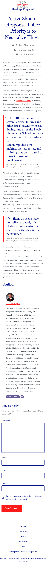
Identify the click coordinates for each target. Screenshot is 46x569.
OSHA (23, 536)
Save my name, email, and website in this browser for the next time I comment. (24, 497)
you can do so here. (23, 100)
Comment (5, 421)
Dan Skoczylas (26, 45)
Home (23, 526)
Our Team (23, 531)
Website (4, 483)
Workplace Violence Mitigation (23, 551)
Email (4, 470)
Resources (23, 541)
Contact (23, 546)
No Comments (26, 54)
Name (4, 457)
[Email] (22, 396)
